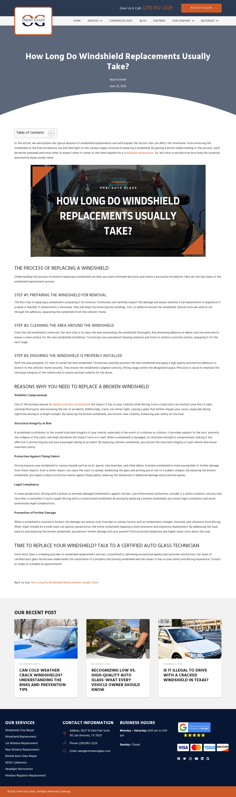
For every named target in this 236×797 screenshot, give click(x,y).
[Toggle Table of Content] (50, 133)
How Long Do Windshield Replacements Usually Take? (65, 582)
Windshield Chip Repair (19, 730)
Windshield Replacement (20, 736)
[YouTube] (196, 758)
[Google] (207, 758)
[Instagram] (190, 758)
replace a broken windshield (70, 404)
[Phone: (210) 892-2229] (66, 743)
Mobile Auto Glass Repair (21, 756)
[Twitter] (184, 758)
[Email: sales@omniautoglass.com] (66, 751)
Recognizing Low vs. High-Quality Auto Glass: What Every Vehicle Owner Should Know (115, 680)
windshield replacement (139, 153)
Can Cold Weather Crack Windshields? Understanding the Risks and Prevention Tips (42, 680)
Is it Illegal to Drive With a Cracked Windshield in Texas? (185, 675)
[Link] (33, 20)
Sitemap (65, 792)
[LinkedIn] (202, 758)
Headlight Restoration (19, 769)
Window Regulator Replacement (25, 775)
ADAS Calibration (16, 762)
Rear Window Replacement (22, 749)
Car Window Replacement (21, 743)
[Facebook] (178, 758)
